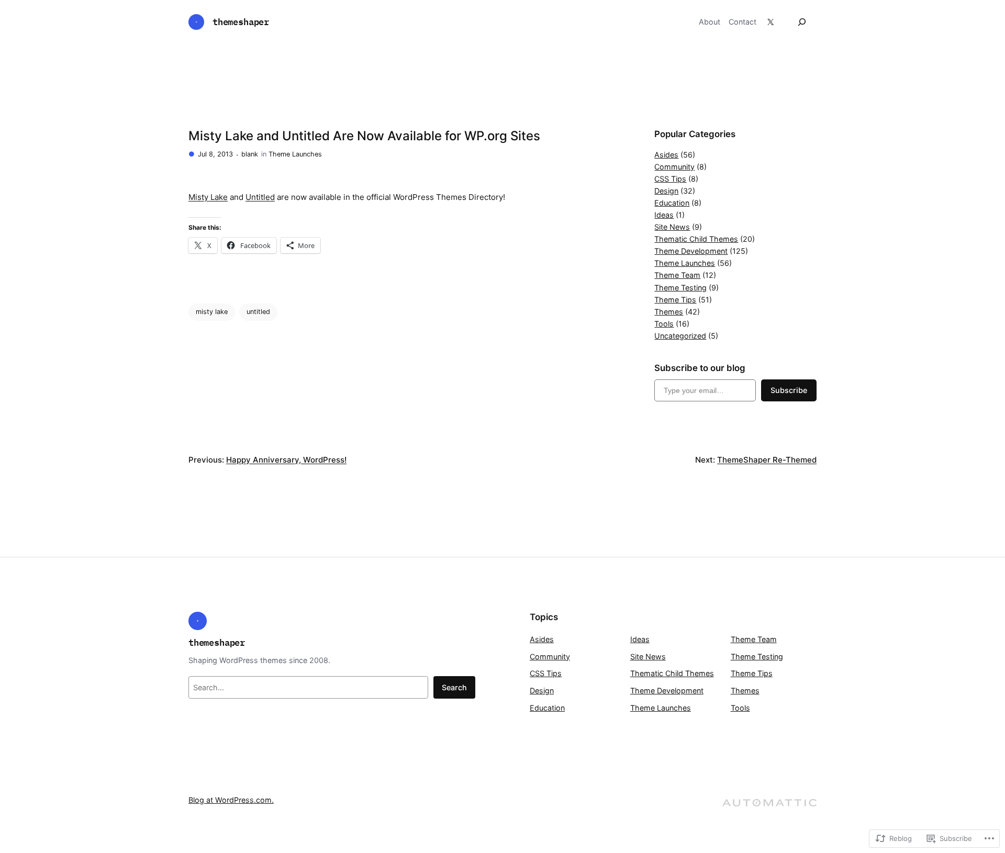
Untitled (260, 197)
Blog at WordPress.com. (231, 799)
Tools (664, 323)
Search (454, 687)
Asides (666, 154)
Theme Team (677, 275)
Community (674, 166)
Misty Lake (208, 197)
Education (671, 202)
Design (666, 190)
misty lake (212, 312)
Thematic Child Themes (696, 238)
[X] (770, 22)
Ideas (664, 214)
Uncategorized (680, 335)
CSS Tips (670, 178)
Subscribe (788, 390)
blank (249, 154)
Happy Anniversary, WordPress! (286, 460)
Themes (668, 311)
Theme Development (691, 250)
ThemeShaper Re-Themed (767, 460)
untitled (258, 312)
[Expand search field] (802, 21)
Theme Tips (675, 299)
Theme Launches (295, 154)
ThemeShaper (241, 21)
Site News (672, 226)
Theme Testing (680, 287)
